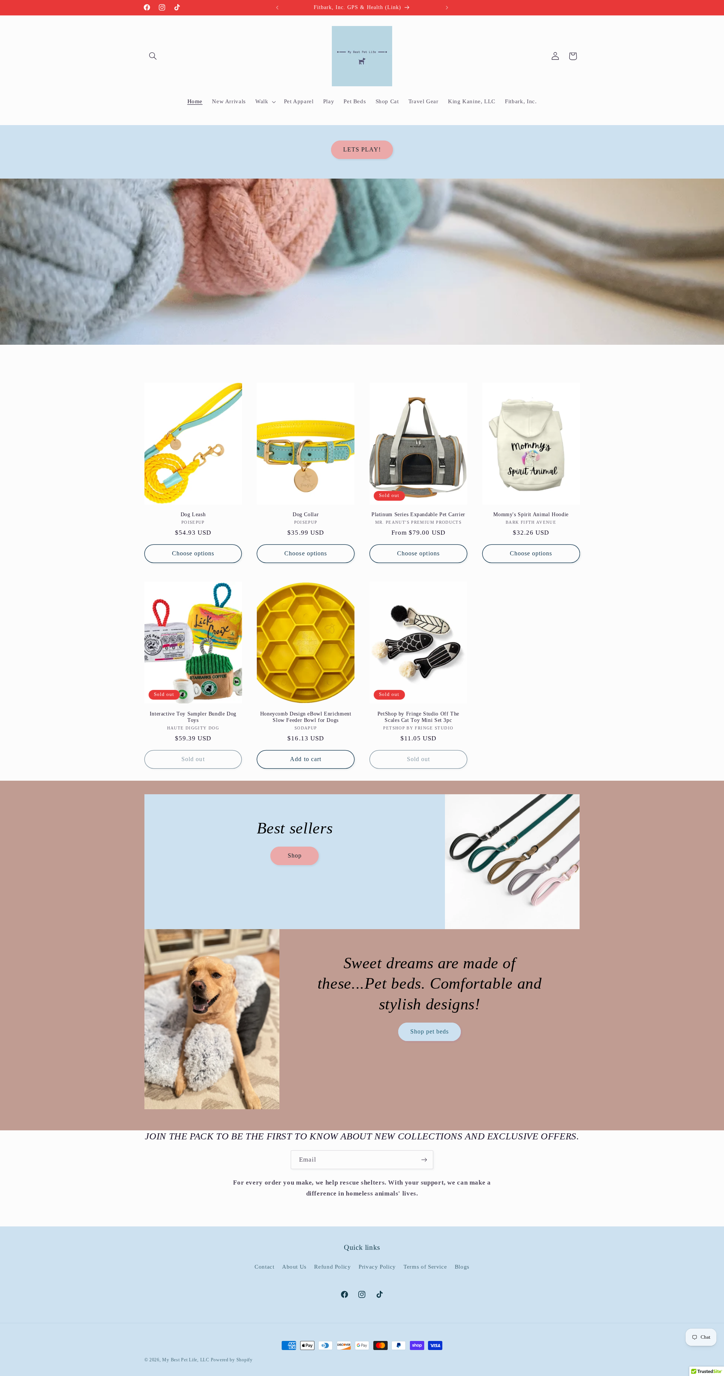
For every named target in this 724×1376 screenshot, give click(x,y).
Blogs (462, 1267)
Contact (264, 1267)
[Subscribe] (424, 1159)
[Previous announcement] (277, 7)
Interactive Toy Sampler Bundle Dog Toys (193, 717)
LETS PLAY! (362, 149)
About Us (294, 1267)
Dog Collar (306, 514)
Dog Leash (193, 514)
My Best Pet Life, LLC (185, 1360)
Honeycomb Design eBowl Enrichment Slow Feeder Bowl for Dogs (305, 717)
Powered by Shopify (232, 1360)
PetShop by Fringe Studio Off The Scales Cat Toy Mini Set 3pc (418, 717)
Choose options (193, 553)
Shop (294, 855)
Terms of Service (425, 1267)
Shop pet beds (429, 1031)
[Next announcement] (447, 7)
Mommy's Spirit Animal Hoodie (531, 514)
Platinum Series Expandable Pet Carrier (418, 514)
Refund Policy (332, 1267)
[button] (153, 56)
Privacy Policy (377, 1267)
